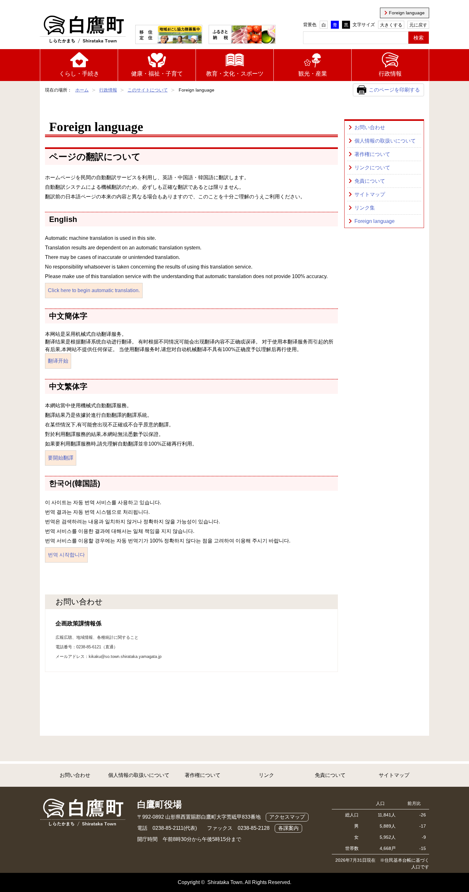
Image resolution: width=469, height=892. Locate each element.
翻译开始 (58, 361)
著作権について (372, 154)
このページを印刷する (394, 89)
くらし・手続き (79, 73)
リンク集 (364, 207)
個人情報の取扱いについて (385, 141)
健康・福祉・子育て (157, 73)
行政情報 (390, 73)
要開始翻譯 (60, 458)
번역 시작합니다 (66, 554)
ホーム (82, 89)
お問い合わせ (369, 127)
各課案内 (288, 828)
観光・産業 (312, 73)
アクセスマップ (287, 817)
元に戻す (418, 24)
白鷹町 (83, 29)
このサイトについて (148, 89)
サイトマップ (369, 194)
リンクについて (372, 167)
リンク (266, 775)
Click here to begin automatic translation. (94, 290)
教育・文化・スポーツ (235, 73)
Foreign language (407, 12)
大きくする (391, 24)
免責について (369, 181)
